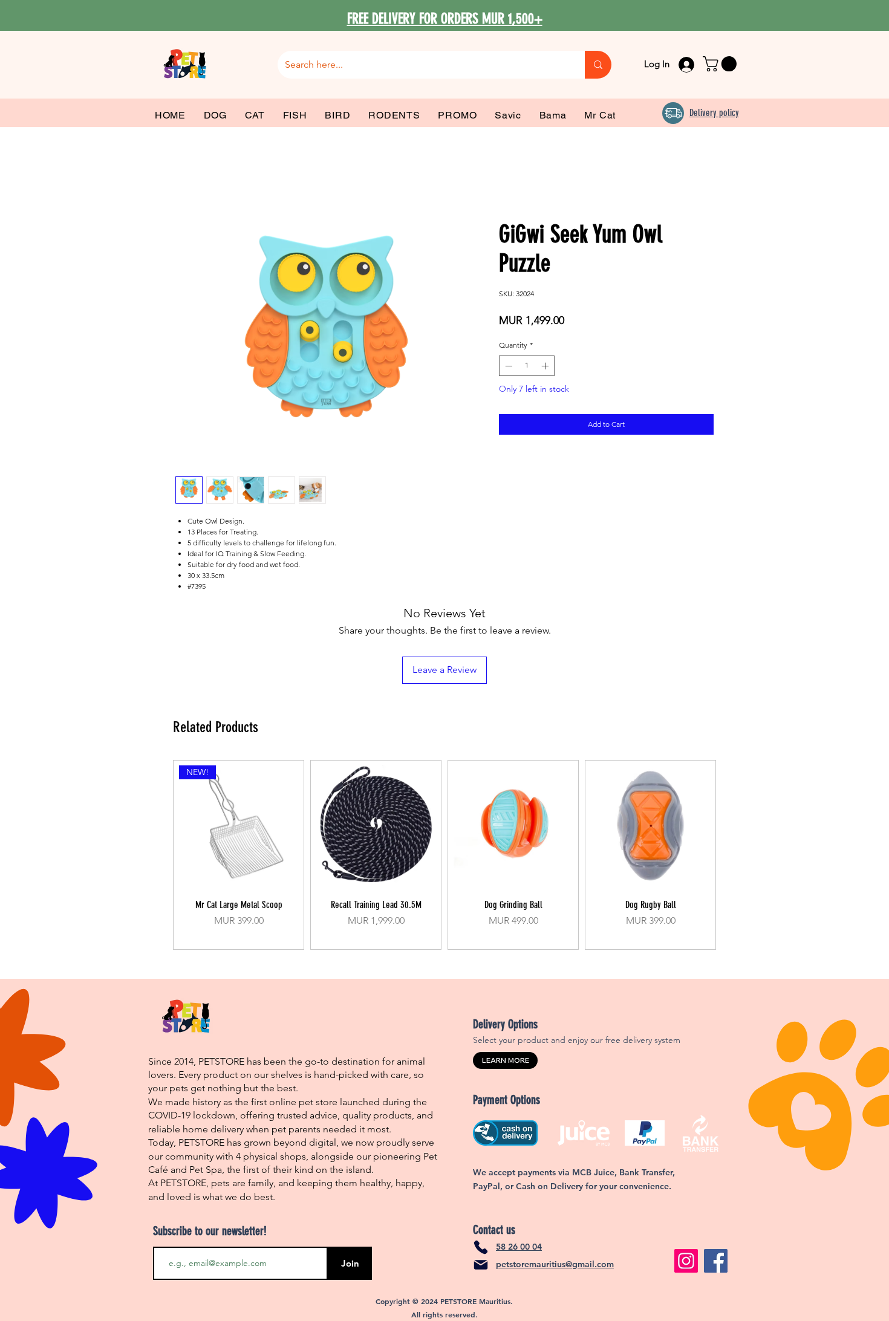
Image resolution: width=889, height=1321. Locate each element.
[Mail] (481, 1265)
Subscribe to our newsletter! (210, 1231)
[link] (721, 63)
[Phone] (481, 1247)
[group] (444, 854)
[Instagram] (686, 1261)
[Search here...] (598, 65)
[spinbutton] (526, 365)
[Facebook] (716, 1261)
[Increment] (546, 365)
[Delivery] (673, 113)
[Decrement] (507, 365)
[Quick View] (376, 825)
